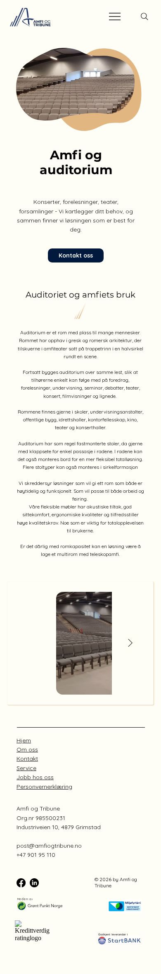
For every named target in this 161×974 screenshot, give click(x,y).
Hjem (24, 740)
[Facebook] (21, 882)
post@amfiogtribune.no (49, 845)
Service (26, 768)
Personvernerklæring (44, 786)
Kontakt (27, 758)
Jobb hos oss (35, 777)
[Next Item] (130, 643)
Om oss (27, 749)
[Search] (144, 16)
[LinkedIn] (34, 882)
